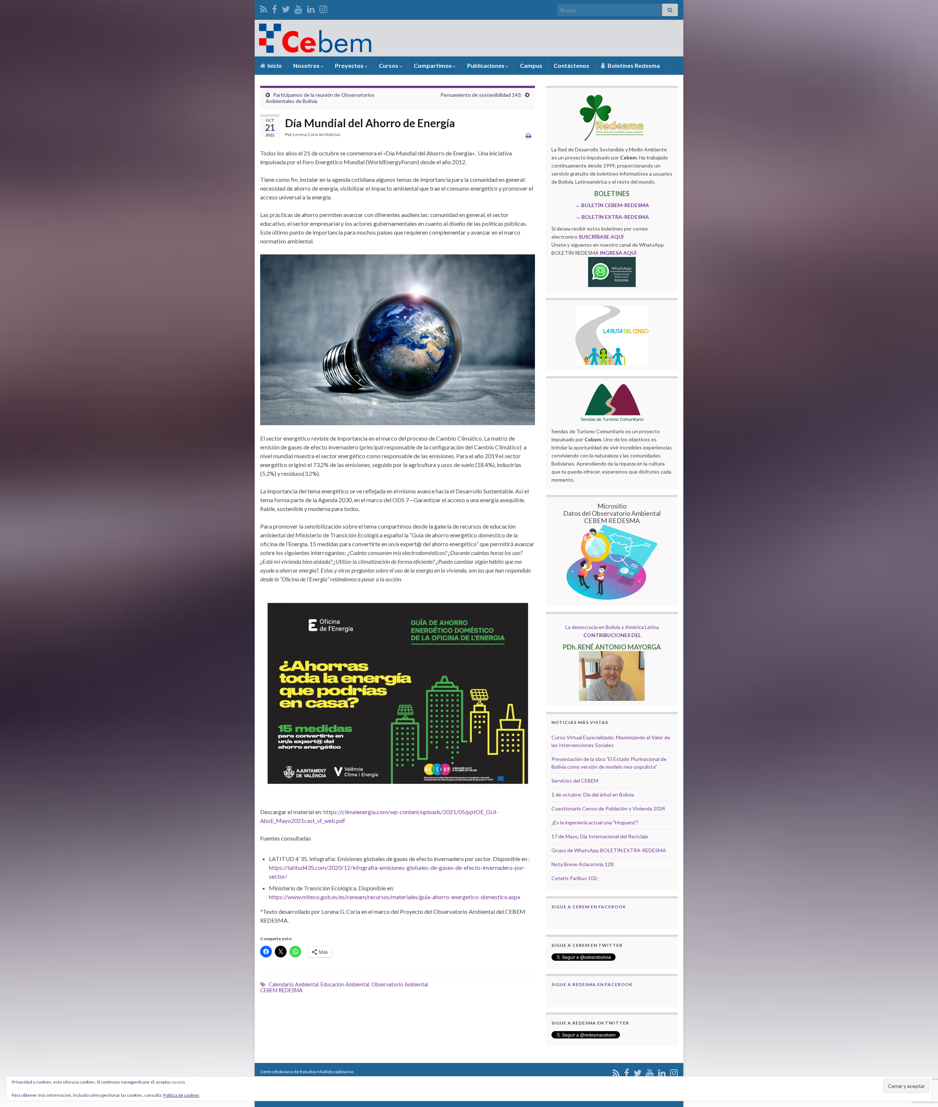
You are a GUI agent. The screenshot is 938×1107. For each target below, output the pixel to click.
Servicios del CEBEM (574, 780)
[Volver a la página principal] (469, 38)
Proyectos (350, 65)
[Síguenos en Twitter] (286, 8)
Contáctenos (571, 65)
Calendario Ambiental (293, 984)
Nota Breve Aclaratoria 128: (583, 864)
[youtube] (298, 8)
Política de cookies (181, 1095)
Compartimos (433, 65)
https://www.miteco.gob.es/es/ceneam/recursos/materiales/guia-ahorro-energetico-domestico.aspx (394, 896)
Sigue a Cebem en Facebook (588, 906)
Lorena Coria (305, 134)
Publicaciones (486, 65)
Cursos (389, 65)
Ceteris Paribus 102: (574, 878)
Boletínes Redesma (633, 65)
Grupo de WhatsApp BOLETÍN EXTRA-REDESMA (608, 850)
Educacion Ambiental (345, 984)
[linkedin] (311, 8)
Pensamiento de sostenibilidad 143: (481, 95)
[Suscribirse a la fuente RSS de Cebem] (263, 8)
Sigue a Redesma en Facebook (591, 984)
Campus (531, 65)
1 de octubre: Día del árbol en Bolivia (592, 794)
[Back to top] (921, 1063)
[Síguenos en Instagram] (323, 8)
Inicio (274, 65)
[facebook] (274, 8)
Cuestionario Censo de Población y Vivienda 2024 (608, 808)
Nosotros (307, 65)
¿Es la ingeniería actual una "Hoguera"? (594, 822)
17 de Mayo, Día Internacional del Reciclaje (599, 836)
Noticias (333, 134)
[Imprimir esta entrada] (528, 135)
